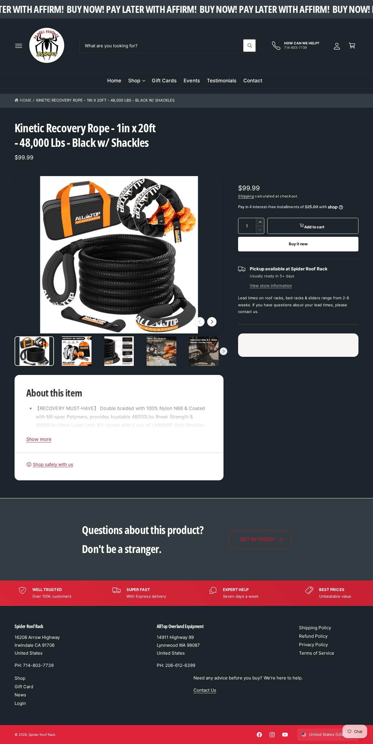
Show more (38, 439)
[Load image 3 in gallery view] (119, 351)
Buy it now (298, 243)
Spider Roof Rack (42, 735)
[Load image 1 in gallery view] (34, 351)
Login (20, 703)
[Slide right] (212, 321)
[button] (18, 45)
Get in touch (257, 539)
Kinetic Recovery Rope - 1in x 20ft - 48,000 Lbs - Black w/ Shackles (105, 100)
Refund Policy (313, 636)
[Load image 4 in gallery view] (161, 351)
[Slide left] (200, 321)
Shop (134, 81)
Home (25, 100)
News (20, 695)
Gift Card (24, 686)
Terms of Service (316, 653)
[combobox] (168, 45)
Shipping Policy (315, 627)
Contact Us (204, 690)
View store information (271, 285)
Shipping (246, 196)
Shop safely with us (53, 464)
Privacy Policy (313, 644)
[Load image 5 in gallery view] (204, 351)
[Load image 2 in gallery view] (76, 351)
